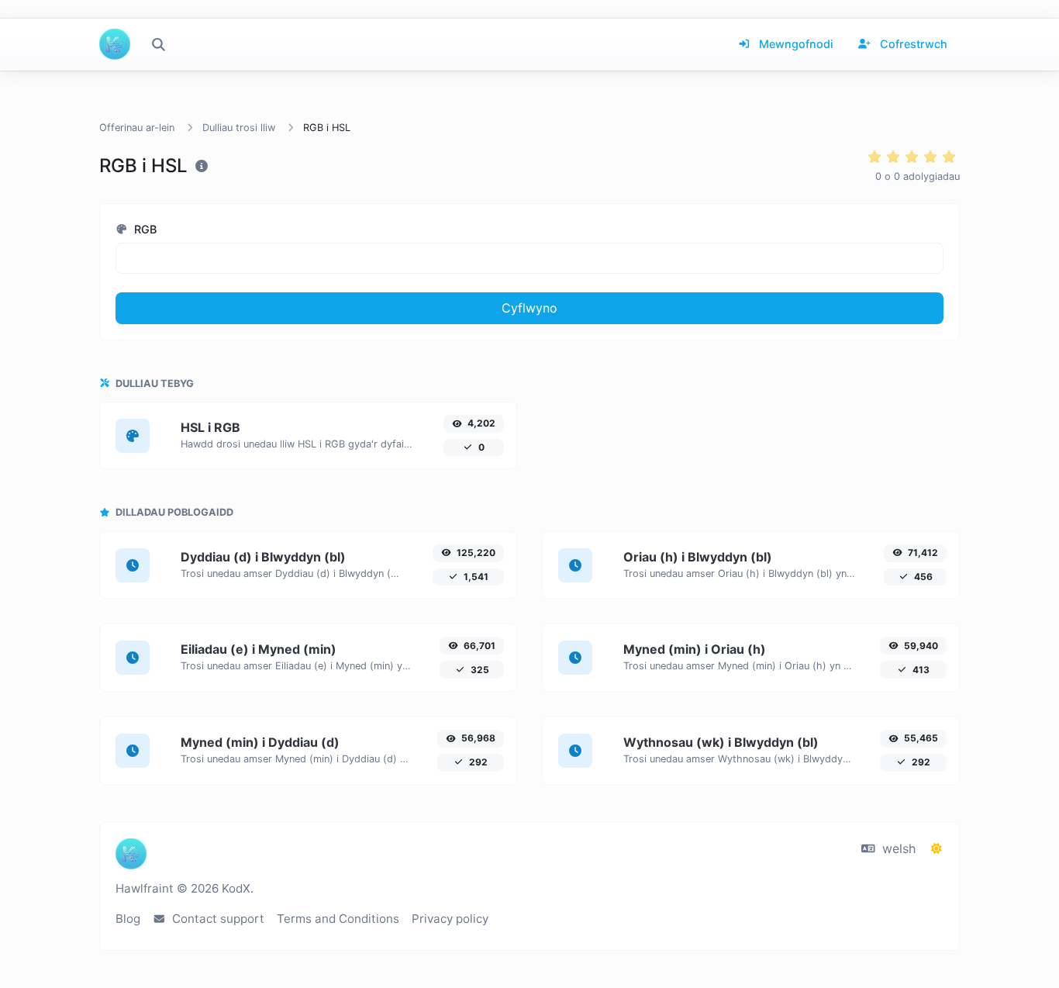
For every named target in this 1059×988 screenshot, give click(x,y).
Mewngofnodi (794, 43)
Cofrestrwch (912, 43)
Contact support (216, 918)
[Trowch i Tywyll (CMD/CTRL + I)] (936, 848)
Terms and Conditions (338, 918)
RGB (144, 229)
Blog (128, 918)
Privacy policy (450, 918)
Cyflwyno (529, 308)
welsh (897, 848)
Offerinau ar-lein (136, 127)
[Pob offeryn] (158, 44)
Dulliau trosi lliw (238, 127)
